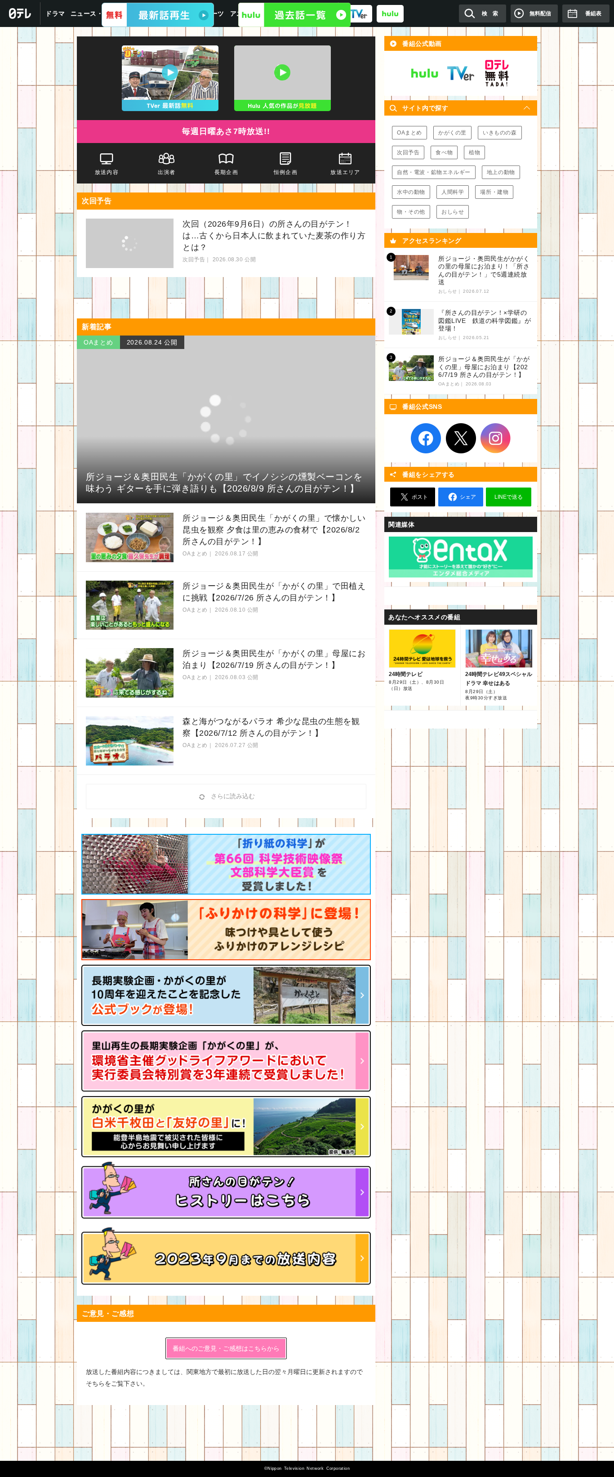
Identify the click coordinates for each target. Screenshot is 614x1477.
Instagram (496, 438)
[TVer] (158, 14)
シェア (468, 497)
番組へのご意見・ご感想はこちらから (226, 1348)
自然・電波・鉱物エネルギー (434, 172)
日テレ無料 (496, 73)
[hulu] (390, 13)
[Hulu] (294, 14)
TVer (460, 73)
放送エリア (345, 172)
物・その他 (411, 212)
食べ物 (444, 152)
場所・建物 (494, 192)
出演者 (166, 172)
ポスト (420, 497)
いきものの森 (500, 133)
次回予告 (408, 152)
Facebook (426, 438)
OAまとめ (409, 133)
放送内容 (107, 172)
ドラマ (55, 13)
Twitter (460, 438)
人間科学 (452, 192)
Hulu (424, 73)
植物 (474, 152)
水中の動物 (411, 192)
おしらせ (452, 212)
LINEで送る (508, 497)
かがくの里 (452, 133)
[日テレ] (20, 13)
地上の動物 (501, 172)
